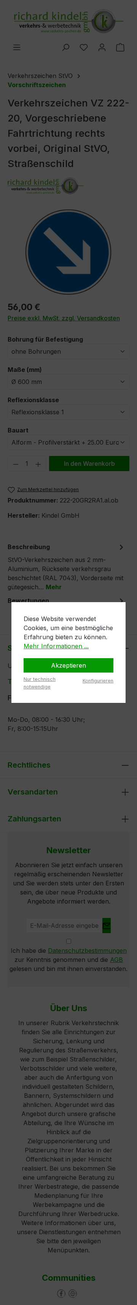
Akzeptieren (68, 665)
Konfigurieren (98, 681)
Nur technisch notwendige (40, 682)
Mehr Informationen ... (56, 646)
